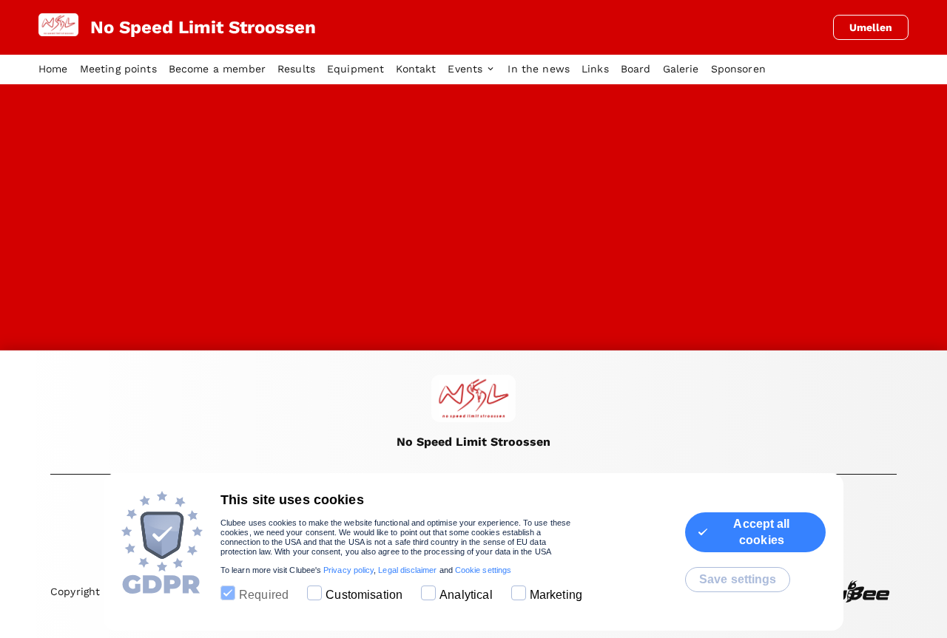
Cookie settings (483, 570)
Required (264, 594)
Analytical (466, 594)
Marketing (556, 594)
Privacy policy (348, 570)
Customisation (364, 594)
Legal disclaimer (407, 570)
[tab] (59, 69)
